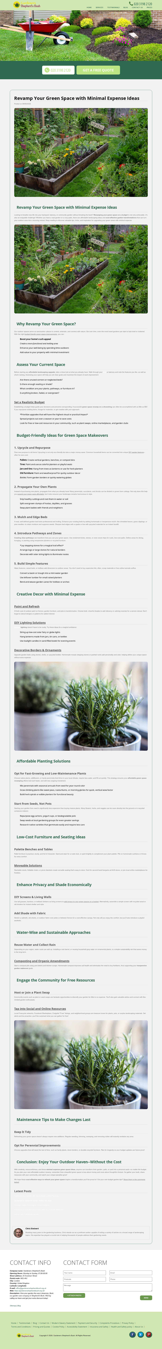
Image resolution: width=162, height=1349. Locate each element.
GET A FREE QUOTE (98, 70)
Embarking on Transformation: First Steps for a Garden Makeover (39, 1210)
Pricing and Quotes (41, 1326)
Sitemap (13, 1306)
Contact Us (137, 7)
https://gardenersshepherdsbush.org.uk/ (29, 1291)
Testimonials (113, 7)
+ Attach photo (74, 1295)
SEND (146, 1298)
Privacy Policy (128, 1323)
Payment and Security (87, 1323)
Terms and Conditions (21, 1326)
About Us (139, 1326)
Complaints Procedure (109, 1323)
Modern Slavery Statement (63, 1323)
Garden (17, 627)
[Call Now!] (142, 3)
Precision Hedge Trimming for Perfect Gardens (31, 1205)
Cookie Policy (58, 1326)
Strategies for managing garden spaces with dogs (32, 1200)
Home (89, 7)
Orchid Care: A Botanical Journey (26, 1214)
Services (99, 7)
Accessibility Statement (77, 1326)
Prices (149, 7)
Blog (125, 7)
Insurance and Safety (99, 1326)
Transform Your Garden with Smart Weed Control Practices (36, 1196)
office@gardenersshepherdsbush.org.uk (31, 1288)
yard (104, 372)
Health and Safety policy (121, 1326)
